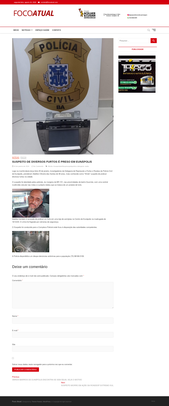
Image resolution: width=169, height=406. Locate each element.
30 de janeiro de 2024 (21, 166)
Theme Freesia (37, 401)
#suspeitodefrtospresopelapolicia (65, 166)
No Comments (38, 166)
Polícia (23, 157)
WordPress (46, 401)
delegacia (80, 166)
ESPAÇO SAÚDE (42, 30)
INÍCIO (16, 30)
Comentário (17, 280)
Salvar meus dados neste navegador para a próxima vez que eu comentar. (42, 364)
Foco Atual (16, 401)
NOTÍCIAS (26, 30)
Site (13, 344)
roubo (87, 166)
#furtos (50, 166)
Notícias (15, 157)
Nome (15, 316)
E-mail (15, 330)
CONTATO (56, 30)
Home (153, 401)
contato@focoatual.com (49, 2)
